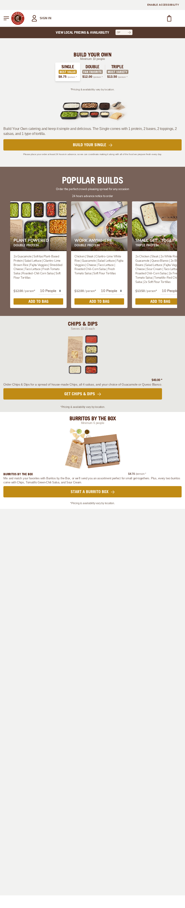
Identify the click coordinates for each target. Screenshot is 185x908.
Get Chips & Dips (80, 393)
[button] (6, 18)
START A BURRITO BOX (90, 491)
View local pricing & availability (82, 32)
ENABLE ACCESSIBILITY (163, 5)
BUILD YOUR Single (90, 144)
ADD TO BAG (38, 301)
